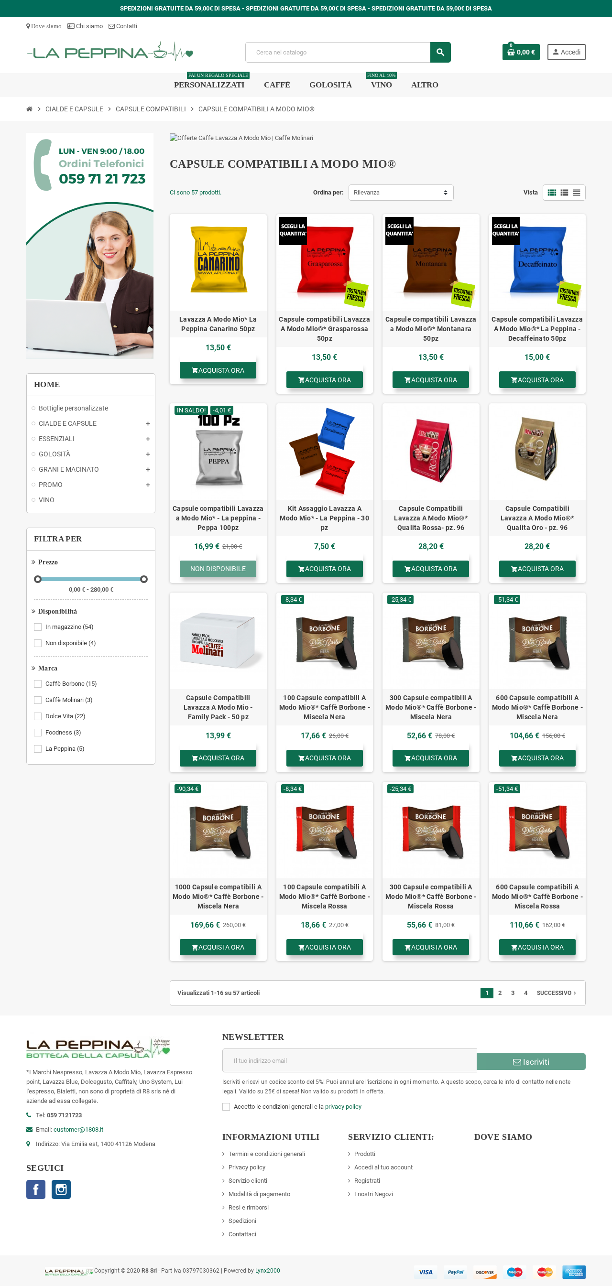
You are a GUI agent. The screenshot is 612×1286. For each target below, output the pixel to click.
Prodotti (364, 1153)
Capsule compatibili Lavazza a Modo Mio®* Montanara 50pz (431, 328)
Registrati (367, 1180)
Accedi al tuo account (383, 1167)
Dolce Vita (65, 716)
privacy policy (343, 1106)
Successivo (557, 993)
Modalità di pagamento (259, 1194)
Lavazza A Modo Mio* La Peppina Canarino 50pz (218, 324)
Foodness (63, 732)
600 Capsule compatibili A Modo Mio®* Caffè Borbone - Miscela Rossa (537, 896)
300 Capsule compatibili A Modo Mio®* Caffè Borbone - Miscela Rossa (430, 896)
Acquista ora (218, 370)
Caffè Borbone (71, 683)
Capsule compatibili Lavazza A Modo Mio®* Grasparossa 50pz (324, 328)
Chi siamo (89, 26)
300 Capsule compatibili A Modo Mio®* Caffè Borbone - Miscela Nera (430, 707)
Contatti (126, 26)
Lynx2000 (267, 1270)
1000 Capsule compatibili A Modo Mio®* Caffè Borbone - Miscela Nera (218, 896)
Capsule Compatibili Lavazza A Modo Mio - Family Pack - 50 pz (218, 707)
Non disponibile (70, 643)
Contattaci (242, 1234)
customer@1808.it (78, 1129)
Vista (531, 192)
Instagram (61, 1189)
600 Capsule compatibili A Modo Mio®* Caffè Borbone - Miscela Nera (537, 707)
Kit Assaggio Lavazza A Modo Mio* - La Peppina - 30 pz (324, 518)
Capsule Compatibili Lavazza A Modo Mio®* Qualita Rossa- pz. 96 (431, 518)
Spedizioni (242, 1220)
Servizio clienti (248, 1180)
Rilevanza (367, 192)
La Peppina (65, 748)
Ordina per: (328, 192)
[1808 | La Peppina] (110, 51)
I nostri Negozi (373, 1194)
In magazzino (69, 626)
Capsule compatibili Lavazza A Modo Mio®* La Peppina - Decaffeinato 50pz (537, 328)
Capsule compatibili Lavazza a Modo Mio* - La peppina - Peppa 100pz (218, 518)
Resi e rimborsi (249, 1207)
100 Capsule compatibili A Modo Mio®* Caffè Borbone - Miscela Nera (324, 707)
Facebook (35, 1189)
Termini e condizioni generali (267, 1153)
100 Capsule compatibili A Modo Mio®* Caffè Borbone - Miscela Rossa (324, 896)
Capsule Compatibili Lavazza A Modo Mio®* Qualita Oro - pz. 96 (537, 518)
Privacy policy (247, 1167)
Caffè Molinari (69, 699)
